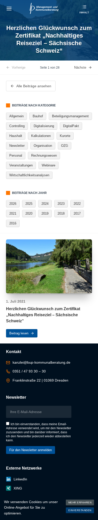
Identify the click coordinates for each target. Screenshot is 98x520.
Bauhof (38, 116)
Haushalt (15, 136)
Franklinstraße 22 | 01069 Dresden (40, 380)
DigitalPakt (71, 126)
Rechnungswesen (44, 155)
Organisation (43, 146)
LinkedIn (20, 479)
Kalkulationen (41, 136)
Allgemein (16, 116)
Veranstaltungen (21, 165)
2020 (28, 213)
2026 (12, 204)
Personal (15, 155)
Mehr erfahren (80, 502)
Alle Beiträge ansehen (33, 86)
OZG (64, 146)
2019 (44, 213)
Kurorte (65, 136)
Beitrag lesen (18, 333)
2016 (12, 223)
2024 (44, 204)
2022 (77, 204)
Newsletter (17, 146)
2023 (61, 204)
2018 (61, 213)
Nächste (80, 67)
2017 (77, 213)
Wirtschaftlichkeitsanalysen (29, 175)
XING (18, 488)
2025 (28, 204)
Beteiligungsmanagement (70, 116)
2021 (12, 213)
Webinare (48, 165)
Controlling (17, 126)
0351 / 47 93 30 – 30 (29, 371)
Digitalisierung (44, 126)
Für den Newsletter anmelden (30, 450)
